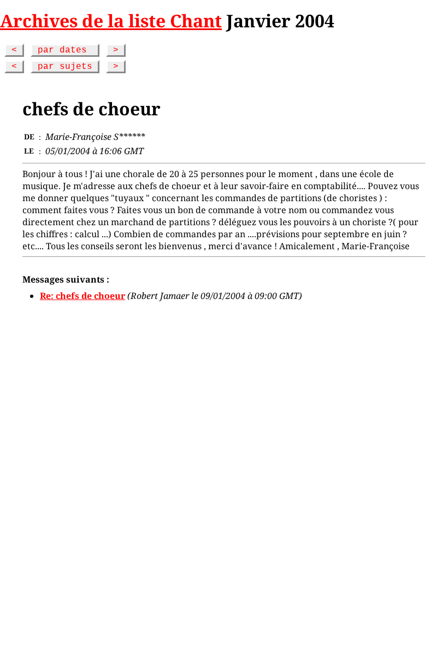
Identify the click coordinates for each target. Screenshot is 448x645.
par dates (65, 50)
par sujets (65, 67)
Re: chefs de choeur (82, 296)
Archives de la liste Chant (111, 20)
